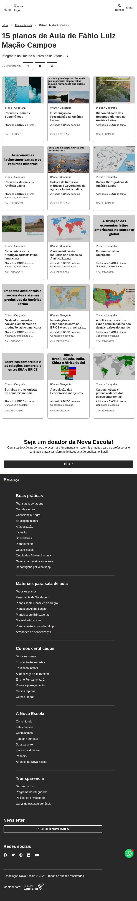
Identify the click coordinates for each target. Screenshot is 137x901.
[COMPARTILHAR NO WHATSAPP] (28, 65)
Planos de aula (23, 25)
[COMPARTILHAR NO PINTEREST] (52, 65)
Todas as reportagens (29, 503)
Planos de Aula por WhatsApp (36, 626)
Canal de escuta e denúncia (33, 803)
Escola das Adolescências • (33, 555)
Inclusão (21, 532)
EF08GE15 (17, 134)
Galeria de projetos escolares (34, 561)
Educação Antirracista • (30, 662)
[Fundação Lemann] (34, 887)
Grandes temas (25, 509)
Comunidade (24, 721)
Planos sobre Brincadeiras (32, 614)
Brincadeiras (24, 538)
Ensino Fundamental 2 (30, 679)
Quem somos (24, 732)
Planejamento (25, 543)
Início (5, 25)
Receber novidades (53, 829)
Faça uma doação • (28, 750)
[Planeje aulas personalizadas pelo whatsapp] (129, 853)
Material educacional (29, 620)
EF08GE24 (17, 203)
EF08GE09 (62, 341)
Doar (68, 464)
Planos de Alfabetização (31, 608)
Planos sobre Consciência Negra (37, 603)
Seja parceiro (24, 744)
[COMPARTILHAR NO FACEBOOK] (40, 65)
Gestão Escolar (25, 549)
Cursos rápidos (25, 691)
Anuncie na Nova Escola (31, 761)
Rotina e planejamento (30, 685)
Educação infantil (27, 520)
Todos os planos (26, 591)
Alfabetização (24, 526)
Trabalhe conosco (27, 738)
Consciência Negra (28, 514)
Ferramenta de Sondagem (32, 597)
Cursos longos (25, 696)
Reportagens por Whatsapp (33, 567)
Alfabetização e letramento (33, 673)
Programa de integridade (31, 792)
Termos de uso (25, 786)
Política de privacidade (30, 797)
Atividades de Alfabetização (33, 631)
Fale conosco (24, 727)
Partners (21, 756)
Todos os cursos (26, 656)
